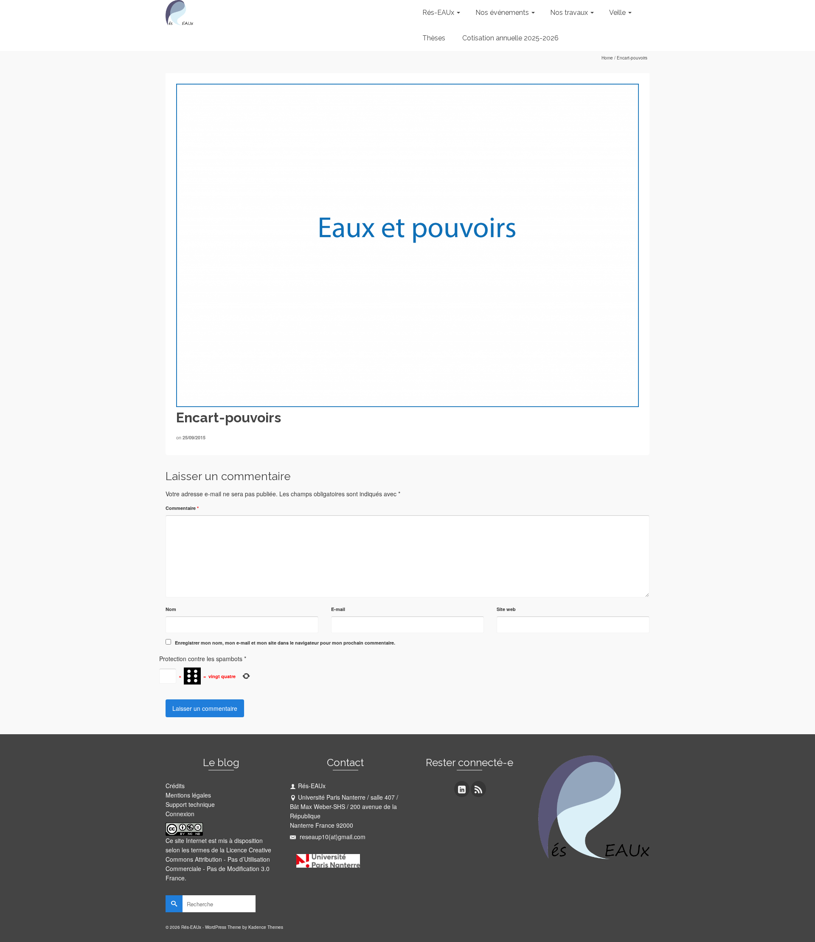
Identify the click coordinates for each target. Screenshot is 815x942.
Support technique (190, 804)
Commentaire (182, 508)
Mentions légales (188, 795)
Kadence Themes (265, 927)
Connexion (180, 813)
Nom (171, 609)
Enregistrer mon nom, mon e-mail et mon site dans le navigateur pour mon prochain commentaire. (285, 642)
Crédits (175, 785)
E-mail (338, 609)
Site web (506, 609)
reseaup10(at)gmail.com (331, 836)
